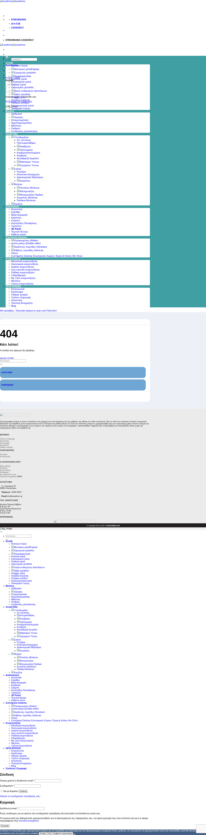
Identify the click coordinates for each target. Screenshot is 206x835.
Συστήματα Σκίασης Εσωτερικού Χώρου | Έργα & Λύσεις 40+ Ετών (47, 256)
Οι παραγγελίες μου (8, 474)
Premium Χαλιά (19, 65)
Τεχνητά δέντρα (19, 231)
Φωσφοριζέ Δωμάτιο (28, 158)
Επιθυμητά (4, 472)
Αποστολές (4, 441)
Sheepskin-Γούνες (20, 108)
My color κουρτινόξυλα (23, 278)
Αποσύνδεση (5, 470)
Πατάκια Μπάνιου (26, 200)
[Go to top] (1, 531)
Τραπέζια (16, 226)
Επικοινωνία (17, 289)
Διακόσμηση (12, 206)
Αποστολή (16, 300)
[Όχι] (74, 834)
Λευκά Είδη (12, 134)
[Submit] (1, 364)
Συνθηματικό (7, 786)
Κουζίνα (18, 204)
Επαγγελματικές (20, 120)
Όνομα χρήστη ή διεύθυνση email (17, 780)
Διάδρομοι (16, 113)
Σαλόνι (17, 169)
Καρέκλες (16, 217)
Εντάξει (43, 833)
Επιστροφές (5, 443)
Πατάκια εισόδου (20, 103)
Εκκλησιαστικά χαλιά (22, 105)
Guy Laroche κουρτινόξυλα (25, 269)
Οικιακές (18, 117)
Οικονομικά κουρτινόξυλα (24, 264)
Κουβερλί (22, 155)
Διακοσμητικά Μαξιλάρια (30, 177)
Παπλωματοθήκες (26, 143)
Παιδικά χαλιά (18, 84)
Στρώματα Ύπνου (29, 165)
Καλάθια (15, 212)
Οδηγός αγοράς (19, 294)
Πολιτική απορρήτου (11, 476)
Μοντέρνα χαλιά (22, 69)
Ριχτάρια (21, 171)
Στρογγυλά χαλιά (23, 72)
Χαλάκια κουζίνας (20, 100)
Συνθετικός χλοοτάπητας (24, 131)
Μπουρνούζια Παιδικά (31, 195)
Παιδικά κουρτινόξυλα (22, 272)
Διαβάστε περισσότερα (62, 833)
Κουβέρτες (25, 146)
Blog (13, 306)
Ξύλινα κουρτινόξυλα (22, 283)
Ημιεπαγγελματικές (21, 123)
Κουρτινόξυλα (13, 258)
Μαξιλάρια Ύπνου (29, 162)
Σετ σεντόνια (24, 140)
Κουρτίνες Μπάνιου (27, 197)
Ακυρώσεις (4, 445)
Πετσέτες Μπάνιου (29, 187)
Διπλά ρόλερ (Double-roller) (26, 243)
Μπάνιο (18, 184)
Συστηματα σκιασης (16, 237)
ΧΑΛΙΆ (9, 63)
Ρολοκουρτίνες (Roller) (26, 240)
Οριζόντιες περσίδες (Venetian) (30, 247)
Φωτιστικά (16, 209)
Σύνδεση (3, 468)
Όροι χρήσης (5, 466)
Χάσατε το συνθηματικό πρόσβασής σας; (20, 796)
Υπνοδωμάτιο (21, 137)
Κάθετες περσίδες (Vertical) (28, 250)
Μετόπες (15, 281)
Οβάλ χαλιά (20, 94)
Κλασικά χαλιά (19, 79)
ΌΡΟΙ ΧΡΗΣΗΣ (13, 286)
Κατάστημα (17, 292)
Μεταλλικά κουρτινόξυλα (24, 261)
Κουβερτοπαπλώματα (28, 152)
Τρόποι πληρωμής (21, 297)
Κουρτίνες (25, 180)
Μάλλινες (16, 125)
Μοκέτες (10, 111)
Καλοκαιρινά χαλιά (21, 81)
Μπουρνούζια (27, 191)
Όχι (49, 833)
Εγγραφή (5, 826)
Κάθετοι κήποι (18, 234)
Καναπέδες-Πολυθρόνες (24, 223)
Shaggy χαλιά (18, 97)
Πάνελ (14, 253)
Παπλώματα (26, 150)
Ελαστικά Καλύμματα (28, 174)
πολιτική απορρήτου (29, 821)
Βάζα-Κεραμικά (19, 215)
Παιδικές (15, 128)
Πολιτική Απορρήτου (22, 303)
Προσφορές (20, 76)
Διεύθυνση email (9, 808)
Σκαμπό (15, 220)
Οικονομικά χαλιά (20, 87)
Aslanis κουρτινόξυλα (22, 267)
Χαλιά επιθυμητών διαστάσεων (30, 91)
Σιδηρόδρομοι (18, 275)
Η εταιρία (3, 454)
